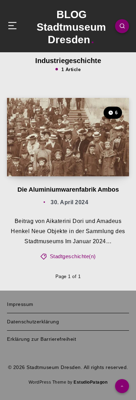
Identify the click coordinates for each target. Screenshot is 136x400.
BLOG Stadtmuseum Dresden (71, 27)
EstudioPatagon (90, 382)
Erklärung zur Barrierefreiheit (41, 339)
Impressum (20, 304)
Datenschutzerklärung (33, 321)
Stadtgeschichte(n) (73, 256)
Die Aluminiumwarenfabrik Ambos (68, 189)
